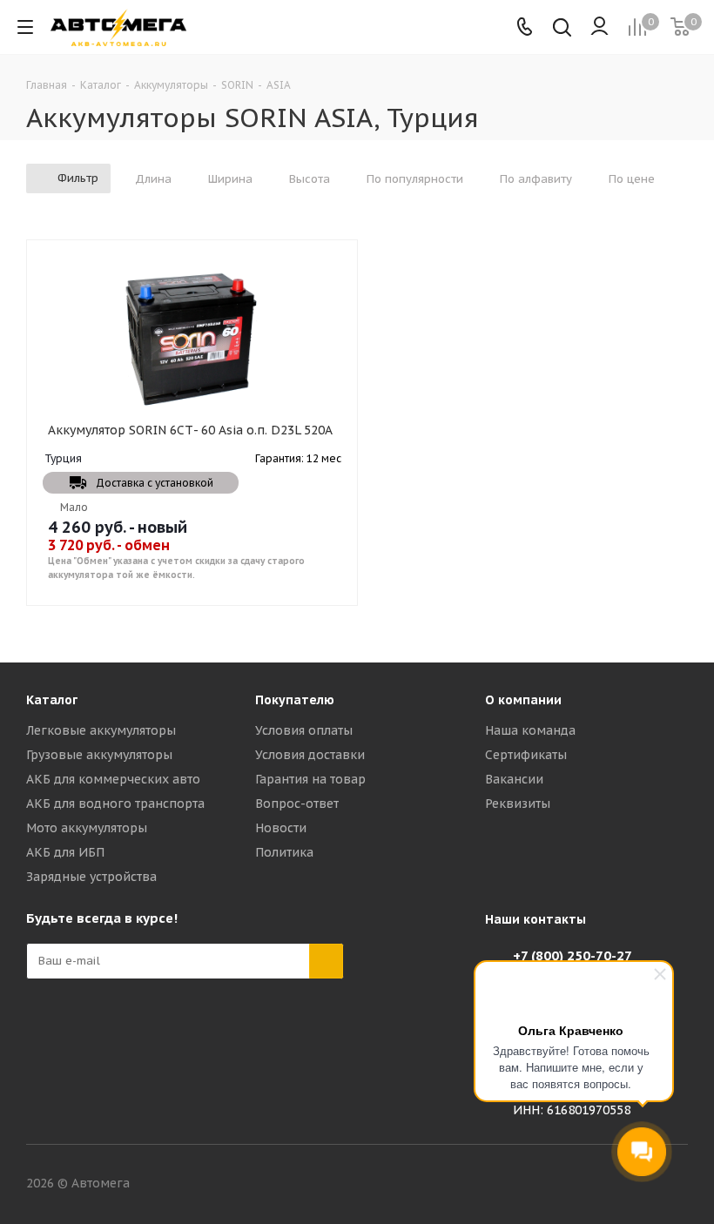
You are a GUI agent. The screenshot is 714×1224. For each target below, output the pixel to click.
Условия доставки (310, 755)
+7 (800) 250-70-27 (572, 955)
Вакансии (514, 779)
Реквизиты (517, 803)
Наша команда (530, 730)
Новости (280, 828)
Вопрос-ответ (297, 803)
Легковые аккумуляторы (101, 730)
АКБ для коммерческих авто (113, 779)
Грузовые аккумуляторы (99, 755)
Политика (284, 852)
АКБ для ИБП (65, 852)
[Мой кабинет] (599, 27)
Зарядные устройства (91, 876)
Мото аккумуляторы (86, 828)
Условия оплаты (304, 730)
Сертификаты (526, 755)
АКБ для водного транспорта (115, 803)
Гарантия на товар (310, 779)
